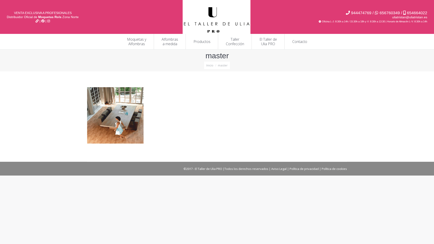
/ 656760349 (385, 13)
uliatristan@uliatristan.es (409, 17)
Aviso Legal (279, 169)
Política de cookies (334, 169)
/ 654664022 (413, 13)
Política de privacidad (304, 169)
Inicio (209, 65)
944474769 (361, 13)
